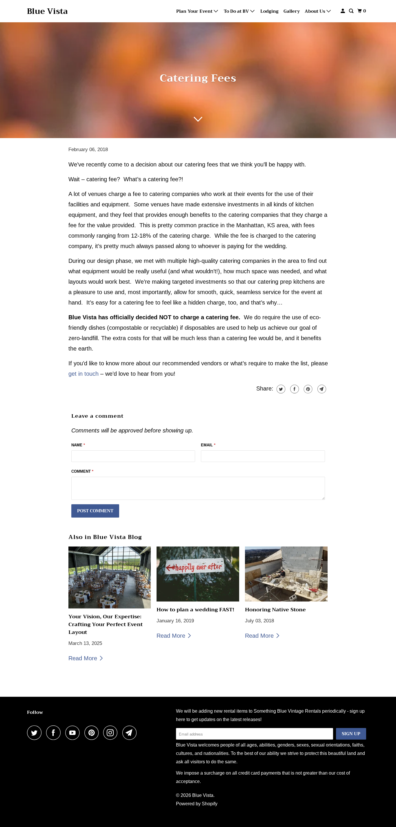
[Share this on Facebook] (294, 389)
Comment (82, 471)
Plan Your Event (195, 11)
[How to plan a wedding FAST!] (198, 574)
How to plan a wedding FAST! (195, 609)
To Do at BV (237, 11)
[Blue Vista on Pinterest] (92, 732)
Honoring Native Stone (275, 609)
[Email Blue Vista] (131, 732)
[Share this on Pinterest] (307, 389)
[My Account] (343, 11)
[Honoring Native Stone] (286, 574)
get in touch (83, 374)
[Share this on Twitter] (280, 389)
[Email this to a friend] (321, 389)
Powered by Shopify (196, 803)
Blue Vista (47, 11)
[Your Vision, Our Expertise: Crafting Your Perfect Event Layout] (109, 577)
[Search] (351, 11)
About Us (315, 11)
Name (78, 445)
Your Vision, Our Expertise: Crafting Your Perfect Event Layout (105, 624)
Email (208, 445)
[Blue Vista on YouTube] (74, 732)
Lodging (269, 11)
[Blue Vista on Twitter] (35, 732)
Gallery (292, 11)
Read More (83, 658)
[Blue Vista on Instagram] (112, 732)
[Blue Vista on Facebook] (54, 732)
